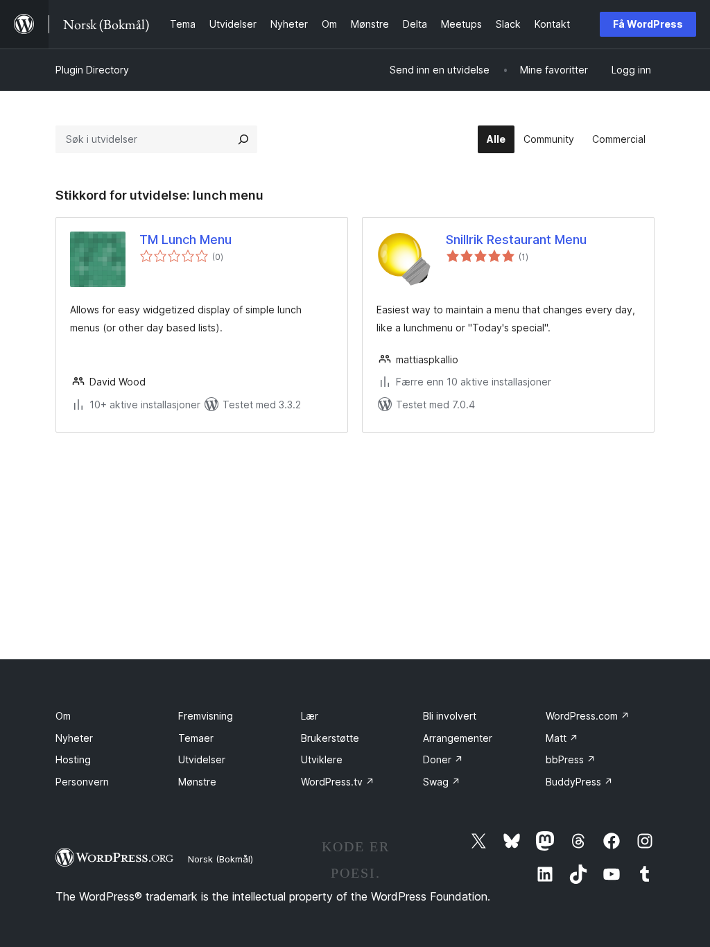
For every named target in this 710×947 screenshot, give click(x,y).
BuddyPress (579, 782)
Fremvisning (205, 716)
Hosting (73, 759)
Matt (562, 738)
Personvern (82, 782)
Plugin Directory (92, 70)
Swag (441, 782)
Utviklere (322, 759)
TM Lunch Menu (185, 239)
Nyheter (74, 738)
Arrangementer (457, 738)
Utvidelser (201, 759)
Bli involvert (449, 716)
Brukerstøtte (330, 738)
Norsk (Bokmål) (220, 859)
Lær (309, 716)
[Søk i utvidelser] (243, 139)
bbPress (571, 759)
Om (63, 716)
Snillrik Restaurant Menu (516, 239)
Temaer (196, 738)
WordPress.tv (337, 782)
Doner (443, 759)
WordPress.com (588, 716)
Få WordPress (648, 24)
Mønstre (197, 782)
